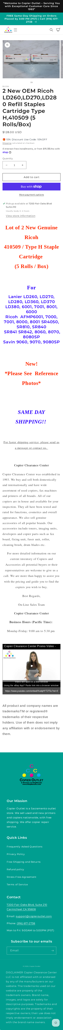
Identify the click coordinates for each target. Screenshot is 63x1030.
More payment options (31, 194)
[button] (15, 30)
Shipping (7, 143)
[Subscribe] (52, 951)
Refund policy (15, 869)
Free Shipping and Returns (24, 861)
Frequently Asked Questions (25, 846)
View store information (20, 215)
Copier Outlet (34, 966)
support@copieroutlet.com (34, 916)
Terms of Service (17, 884)
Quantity (8, 158)
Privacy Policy (16, 854)
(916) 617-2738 (26, 923)
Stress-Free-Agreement (21, 876)
